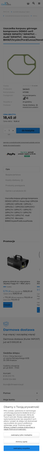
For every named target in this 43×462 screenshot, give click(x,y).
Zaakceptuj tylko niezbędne (21, 435)
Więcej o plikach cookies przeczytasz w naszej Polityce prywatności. (19, 428)
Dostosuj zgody (21, 442)
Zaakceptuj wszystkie (21, 448)
